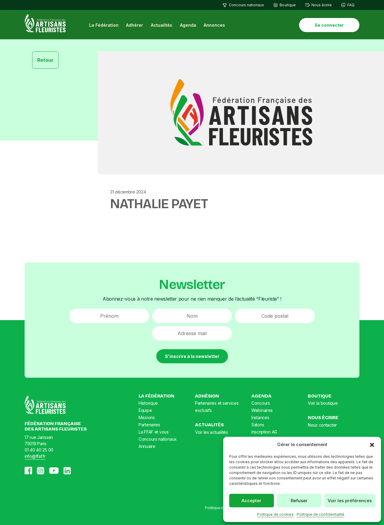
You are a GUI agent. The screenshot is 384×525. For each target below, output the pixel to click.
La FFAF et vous (154, 431)
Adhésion (207, 396)
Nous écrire (321, 5)
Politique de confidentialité (320, 514)
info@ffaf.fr (35, 456)
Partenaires (149, 424)
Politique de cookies (275, 514)
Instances (260, 417)
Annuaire (147, 446)
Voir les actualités (211, 432)
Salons (257, 424)
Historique (148, 403)
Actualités (161, 25)
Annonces (214, 25)
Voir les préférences (350, 500)
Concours (260, 403)
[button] (372, 445)
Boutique (288, 5)
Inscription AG (264, 431)
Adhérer (134, 25)
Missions (147, 417)
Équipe (145, 410)
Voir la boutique (323, 403)
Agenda (188, 25)
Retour (45, 60)
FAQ (351, 5)
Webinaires (262, 410)
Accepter (251, 500)
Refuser (299, 500)
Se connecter (329, 25)
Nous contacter (322, 425)
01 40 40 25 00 (39, 449)
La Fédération (103, 25)
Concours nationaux (246, 5)
